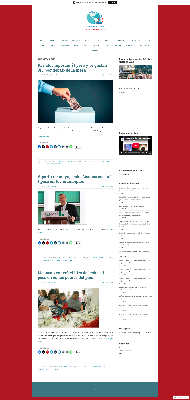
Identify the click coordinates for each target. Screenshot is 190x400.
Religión (118, 46)
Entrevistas (64, 40)
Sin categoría (74, 258)
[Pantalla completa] (150, 153)
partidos (46, 164)
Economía (120, 40)
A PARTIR (101, 258)
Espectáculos (64, 46)
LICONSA (46, 260)
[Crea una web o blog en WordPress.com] (95, 390)
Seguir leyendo (44, 136)
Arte (42, 46)
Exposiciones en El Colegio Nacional (131, 206)
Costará (108, 258)
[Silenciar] (147, 153)
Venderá (48, 369)
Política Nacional (67, 162)
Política (96, 40)
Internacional (135, 40)
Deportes (53, 46)
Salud (86, 46)
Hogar (76, 46)
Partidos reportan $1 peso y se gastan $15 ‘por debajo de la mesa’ (72, 68)
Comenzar (112, 2)
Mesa (40, 164)
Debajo (99, 162)
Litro (104, 367)
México (60, 260)
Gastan (106, 162)
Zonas (55, 369)
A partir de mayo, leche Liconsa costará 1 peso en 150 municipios (75, 179)
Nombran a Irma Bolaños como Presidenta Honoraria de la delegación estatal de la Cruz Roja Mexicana (134, 224)
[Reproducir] (122, 153)
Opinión (147, 40)
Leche (40, 260)
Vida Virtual (143, 46)
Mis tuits (122, 93)
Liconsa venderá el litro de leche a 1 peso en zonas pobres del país (71, 275)
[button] (127, 69)
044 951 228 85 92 (125, 350)
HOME (42, 40)
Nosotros (52, 40)
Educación (97, 46)
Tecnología (129, 46)
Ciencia (108, 46)
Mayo (53, 260)
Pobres (40, 369)
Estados (108, 40)
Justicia (86, 40)
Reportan (59, 164)
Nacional (75, 40)
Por (52, 164)
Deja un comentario (107, 75)
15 (94, 162)
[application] (135, 145)
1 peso (90, 162)
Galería (42, 162)
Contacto (95, 50)
